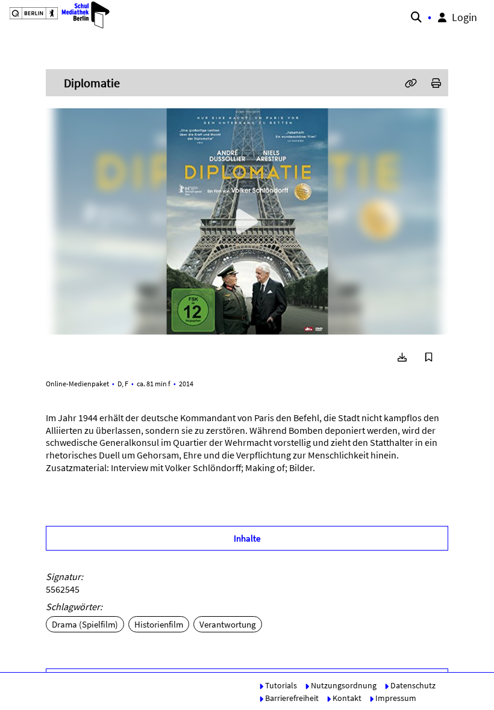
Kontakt (346, 698)
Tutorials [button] (280, 685)
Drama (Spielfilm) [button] (85, 624)
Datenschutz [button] (412, 685)
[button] (58, 15)
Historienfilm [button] (158, 624)
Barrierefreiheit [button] (291, 698)
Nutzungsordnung (343, 685)
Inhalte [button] (247, 538)
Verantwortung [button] (227, 624)
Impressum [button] (395, 698)
